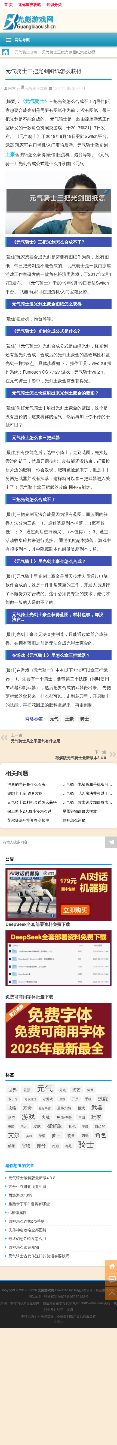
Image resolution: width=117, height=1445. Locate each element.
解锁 (11, 1145)
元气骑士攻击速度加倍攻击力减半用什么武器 (89, 802)
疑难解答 (50, 1296)
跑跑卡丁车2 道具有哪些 (29, 1203)
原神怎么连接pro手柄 (26, 1221)
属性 (62, 1099)
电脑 (11, 1126)
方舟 (27, 1107)
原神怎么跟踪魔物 (23, 1247)
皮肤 (37, 1126)
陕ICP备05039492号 (73, 1296)
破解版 (54, 1125)
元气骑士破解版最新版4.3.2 (31, 1177)
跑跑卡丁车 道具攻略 (25, 793)
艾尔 (14, 1135)
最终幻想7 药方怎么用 (27, 1238)
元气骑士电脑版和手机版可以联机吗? (89, 784)
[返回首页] (111, 1266)
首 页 (8, 4)
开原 (75, 1098)
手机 (88, 1098)
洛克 (11, 1117)
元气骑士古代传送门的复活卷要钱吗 (38, 1255)
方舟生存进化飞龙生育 (27, 1186)
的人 (24, 1126)
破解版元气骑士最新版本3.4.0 (81, 757)
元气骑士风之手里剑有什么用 (35, 740)
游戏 (28, 1116)
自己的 (100, 1126)
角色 (100, 1135)
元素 (62, 1089)
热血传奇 (64, 1117)
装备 (71, 1135)
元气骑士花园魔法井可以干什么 (89, 793)
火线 (45, 1117)
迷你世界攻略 (29, 4)
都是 (68, 1145)
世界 (12, 1089)
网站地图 (35, 1296)
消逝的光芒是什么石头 (26, 784)
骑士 (40, 101)
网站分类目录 (83, 1290)
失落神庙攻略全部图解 (27, 1229)
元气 (30, 101)
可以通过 (30, 1099)
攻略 (12, 1107)
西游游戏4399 (20, 1195)
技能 (103, 1098)
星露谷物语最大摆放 (80, 811)
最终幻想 (64, 1108)
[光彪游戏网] (58, 21)
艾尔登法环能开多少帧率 (28, 820)
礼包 (72, 1126)
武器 (97, 1107)
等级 (85, 1126)
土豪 (10, 154)
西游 (85, 1135)
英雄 (29, 1136)
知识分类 (54, 4)
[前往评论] (111, 1279)
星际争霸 (45, 1108)
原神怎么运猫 (74, 820)
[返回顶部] (111, 1293)
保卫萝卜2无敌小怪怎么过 (29, 811)
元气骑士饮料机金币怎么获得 (32, 802)
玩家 (96, 1116)
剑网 (90, 1089)
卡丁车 (13, 1099)
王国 (81, 1117)
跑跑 (55, 1145)
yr (18, 89)
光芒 (76, 1089)
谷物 (26, 1145)
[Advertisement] (58, 1386)
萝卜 (56, 1135)
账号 (41, 1145)
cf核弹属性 (17, 1212)
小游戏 (48, 1098)
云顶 (26, 1089)
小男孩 (58, 1321)
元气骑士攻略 (26, 52)
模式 (81, 1107)
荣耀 (42, 1136)
